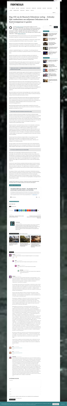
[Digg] (36, 210)
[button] (57, 8)
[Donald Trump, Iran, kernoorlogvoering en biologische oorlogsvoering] (45, 65)
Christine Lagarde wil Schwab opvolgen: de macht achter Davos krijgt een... (52, 34)
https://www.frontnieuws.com (18, 223)
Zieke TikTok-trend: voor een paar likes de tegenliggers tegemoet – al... (52, 53)
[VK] (21, 210)
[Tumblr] (32, 210)
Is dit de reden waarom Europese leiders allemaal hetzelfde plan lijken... (52, 43)
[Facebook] (15, 210)
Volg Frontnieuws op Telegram (14, 201)
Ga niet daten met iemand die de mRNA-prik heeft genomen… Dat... (53, 80)
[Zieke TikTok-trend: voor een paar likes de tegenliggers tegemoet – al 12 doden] (45, 53)
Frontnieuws (17, 222)
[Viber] (34, 210)
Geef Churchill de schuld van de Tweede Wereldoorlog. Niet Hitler (53, 48)
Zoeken (50, 25)
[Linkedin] (26, 210)
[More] (38, 210)
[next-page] (11, 248)
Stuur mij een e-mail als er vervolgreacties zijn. (16, 398)
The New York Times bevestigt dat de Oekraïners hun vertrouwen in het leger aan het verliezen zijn (34, 217)
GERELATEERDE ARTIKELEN (14, 233)
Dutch (56, 0)
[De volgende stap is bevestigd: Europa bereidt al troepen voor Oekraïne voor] (14, 239)
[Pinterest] (30, 210)
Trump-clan (27, 10)
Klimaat (11, 10)
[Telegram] (53, 12)
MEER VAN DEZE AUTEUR (23, 233)
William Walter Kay (22, 33)
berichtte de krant (19, 26)
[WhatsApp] (24, 210)
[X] (17, 210)
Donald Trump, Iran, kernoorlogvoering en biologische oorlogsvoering (52, 65)
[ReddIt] (28, 210)
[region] (33, 404)
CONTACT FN (32, 10)
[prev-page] (9, 248)
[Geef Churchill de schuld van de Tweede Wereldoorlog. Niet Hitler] (45, 48)
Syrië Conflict (22, 10)
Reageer (18, 267)
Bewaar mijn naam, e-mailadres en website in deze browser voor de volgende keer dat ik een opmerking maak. (24, 396)
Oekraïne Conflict (16, 10)
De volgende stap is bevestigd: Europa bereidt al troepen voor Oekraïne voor (13, 244)
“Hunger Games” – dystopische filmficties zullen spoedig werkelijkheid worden (16, 216)
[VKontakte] (54, 12)
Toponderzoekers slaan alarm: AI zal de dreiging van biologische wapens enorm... (53, 70)
